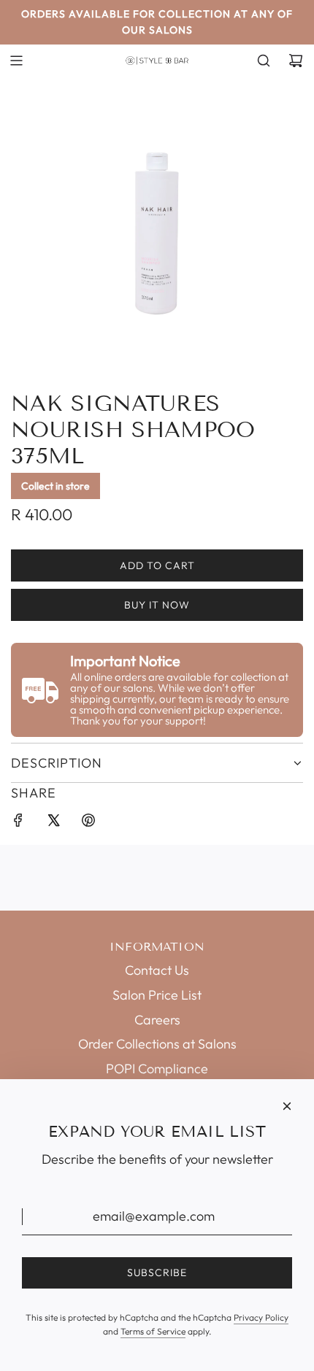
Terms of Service (152, 1331)
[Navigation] (16, 61)
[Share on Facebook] (18, 823)
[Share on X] (53, 823)
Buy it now (157, 604)
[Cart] (296, 61)
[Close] (287, 1106)
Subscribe (157, 1272)
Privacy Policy (261, 1317)
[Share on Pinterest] (88, 823)
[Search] (264, 61)
